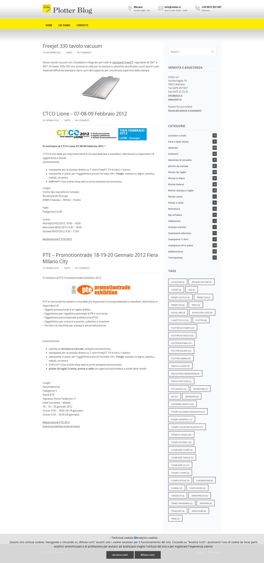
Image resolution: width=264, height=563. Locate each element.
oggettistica (179, 320)
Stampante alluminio (179, 233)
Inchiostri (173, 153)
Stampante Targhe (182, 457)
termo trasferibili (181, 503)
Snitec (69, 52)
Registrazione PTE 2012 (56, 422)
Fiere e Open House (178, 141)
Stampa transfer (177, 227)
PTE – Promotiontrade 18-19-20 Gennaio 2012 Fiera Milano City (100, 258)
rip (174, 396)
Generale (173, 147)
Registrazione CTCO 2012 (57, 239)
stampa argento (181, 419)
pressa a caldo (180, 366)
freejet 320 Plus (180, 297)
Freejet (120, 173)
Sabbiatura (174, 221)
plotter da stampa (178, 166)
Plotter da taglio (177, 172)
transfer (206, 503)
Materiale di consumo (180, 160)
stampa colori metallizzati (187, 427)
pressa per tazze (181, 381)
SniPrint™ (54, 181)
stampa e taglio (181, 434)
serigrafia (191, 396)
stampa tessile (180, 480)
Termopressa (175, 257)
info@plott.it (175, 95)
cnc (191, 289)
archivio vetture (201, 282)
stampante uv (180, 465)
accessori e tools (177, 135)
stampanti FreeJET (122, 62)
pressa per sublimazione (185, 373)
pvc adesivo (178, 389)
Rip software (175, 214)
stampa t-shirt (180, 472)
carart (176, 289)
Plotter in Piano (176, 178)
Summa (176, 488)
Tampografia (197, 488)
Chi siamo (64, 24)
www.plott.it (175, 99)
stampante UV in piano (180, 245)
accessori (177, 282)
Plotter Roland (176, 184)
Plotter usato (175, 196)
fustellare (178, 312)
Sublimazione (175, 251)
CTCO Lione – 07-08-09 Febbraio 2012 (85, 113)
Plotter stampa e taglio (181, 190)
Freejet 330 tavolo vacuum (72, 46)
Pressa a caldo (175, 202)
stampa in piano (181, 442)
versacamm (199, 511)
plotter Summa (181, 358)
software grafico (182, 404)
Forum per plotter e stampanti (184, 110)
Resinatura (174, 208)
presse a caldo (86, 368)
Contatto (82, 24)
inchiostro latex (202, 312)
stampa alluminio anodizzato (188, 411)
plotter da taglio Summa (62, 368)
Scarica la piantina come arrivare (61, 426)
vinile (175, 518)
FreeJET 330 (177, 305)
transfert (177, 511)
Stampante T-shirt (178, 239)
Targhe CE (177, 495)
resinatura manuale (72, 348)
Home (49, 24)
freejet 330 (203, 297)
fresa (196, 305)
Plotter (201, 320)
